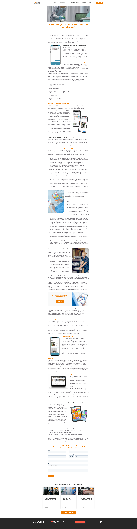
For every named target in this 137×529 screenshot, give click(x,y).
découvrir (60, 301)
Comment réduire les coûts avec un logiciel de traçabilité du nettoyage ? (50, 498)
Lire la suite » (46, 502)
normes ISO (75, 77)
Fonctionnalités (62, 2)
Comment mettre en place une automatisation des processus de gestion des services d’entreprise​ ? (86, 499)
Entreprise (84, 2)
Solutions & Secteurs (75, 2)
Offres (55, 2)
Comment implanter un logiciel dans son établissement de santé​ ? (68, 498)
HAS (72, 77)
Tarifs (68, 2)
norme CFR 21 (81, 77)
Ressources (91, 2)
